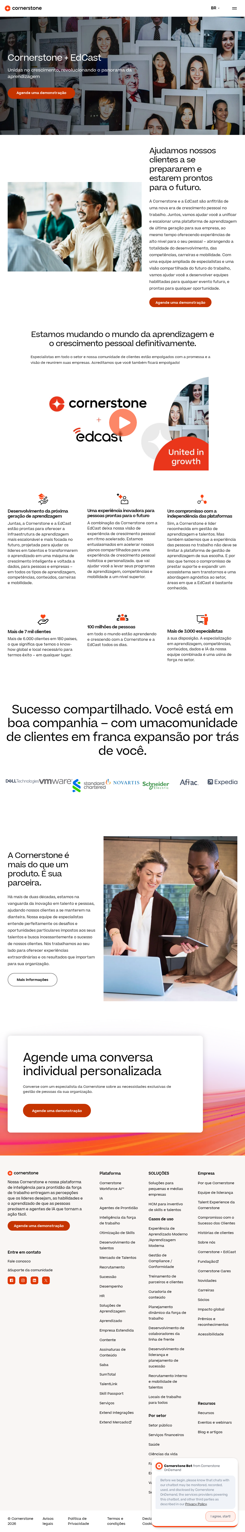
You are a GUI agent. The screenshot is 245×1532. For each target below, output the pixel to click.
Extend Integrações (117, 1412)
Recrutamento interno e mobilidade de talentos (168, 1381)
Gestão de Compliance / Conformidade (161, 1261)
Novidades (207, 1280)
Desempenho (111, 1286)
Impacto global (211, 1309)
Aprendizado (111, 1320)
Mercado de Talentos (118, 1257)
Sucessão (108, 1276)
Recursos (206, 1413)
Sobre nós (206, 1242)
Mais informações (32, 979)
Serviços (107, 1403)
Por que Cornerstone (216, 1183)
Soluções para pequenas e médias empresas (166, 1189)
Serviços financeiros (166, 1435)
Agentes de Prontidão (119, 1208)
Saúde (154, 1444)
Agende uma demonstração (41, 92)
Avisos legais (48, 1521)
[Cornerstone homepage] (54, 1173)
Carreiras (206, 1290)
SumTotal (108, 1374)
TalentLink (108, 1384)
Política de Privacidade (78, 1521)
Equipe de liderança (215, 1192)
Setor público (160, 1425)
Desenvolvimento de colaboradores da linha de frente (166, 1334)
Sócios (203, 1299)
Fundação (206, 1261)
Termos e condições (116, 1521)
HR (102, 1296)
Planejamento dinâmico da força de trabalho (167, 1313)
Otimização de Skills (117, 1232)
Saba (104, 1364)
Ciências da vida (163, 1454)
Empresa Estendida (117, 1330)
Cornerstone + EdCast (217, 1252)
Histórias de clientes (216, 1232)
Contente (108, 1340)
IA (101, 1198)
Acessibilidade (211, 1334)
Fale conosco (19, 1261)
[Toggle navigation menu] (232, 8)
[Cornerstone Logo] (23, 8)
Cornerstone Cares (214, 1271)
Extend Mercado (114, 1422)
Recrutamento (112, 1267)
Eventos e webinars (215, 1422)
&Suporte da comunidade (30, 1270)
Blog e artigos (210, 1432)
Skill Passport (111, 1393)
